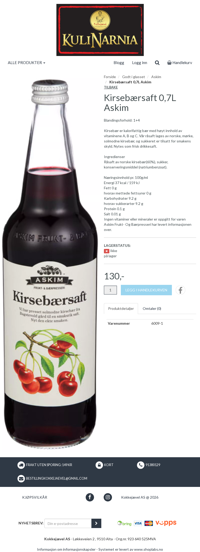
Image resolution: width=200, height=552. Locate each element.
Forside (110, 76)
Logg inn (139, 62)
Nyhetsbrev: (30, 523)
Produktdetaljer (121, 308)
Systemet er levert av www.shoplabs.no (130, 549)
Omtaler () (152, 308)
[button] (89, 497)
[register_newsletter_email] (96, 523)
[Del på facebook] (180, 292)
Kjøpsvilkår (34, 497)
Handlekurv (182, 62)
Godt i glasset (133, 76)
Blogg (119, 62)
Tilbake (111, 87)
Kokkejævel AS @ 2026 (139, 497)
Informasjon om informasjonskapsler (66, 549)
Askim (156, 76)
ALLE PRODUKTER (25, 62)
